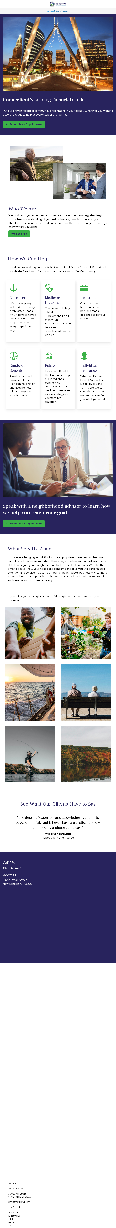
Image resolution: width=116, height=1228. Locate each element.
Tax (9, 1225)
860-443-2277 (22, 1189)
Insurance (12, 1222)
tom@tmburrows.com (19, 1202)
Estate (11, 1219)
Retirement (13, 1212)
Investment (14, 1216)
